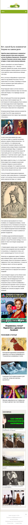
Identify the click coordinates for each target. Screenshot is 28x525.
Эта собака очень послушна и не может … (14, 448)
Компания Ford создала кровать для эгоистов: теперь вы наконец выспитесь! (14, 378)
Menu (3, 11)
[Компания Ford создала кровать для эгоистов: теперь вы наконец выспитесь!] (14, 367)
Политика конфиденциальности (14, 517)
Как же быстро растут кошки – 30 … (12, 505)
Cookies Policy (18, 523)
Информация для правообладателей (14, 521)
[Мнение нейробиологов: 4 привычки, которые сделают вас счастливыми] (14, 391)
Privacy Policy (10, 523)
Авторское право (14, 519)
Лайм (10, 515)
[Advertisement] (14, 31)
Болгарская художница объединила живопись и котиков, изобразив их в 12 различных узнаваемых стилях (13, 354)
